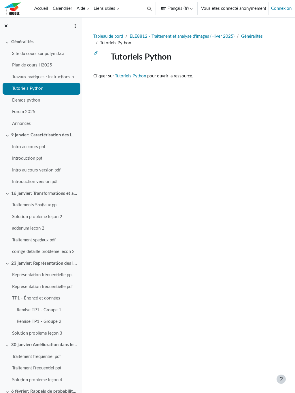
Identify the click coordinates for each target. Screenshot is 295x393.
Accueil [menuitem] (41, 8)
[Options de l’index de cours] (75, 25)
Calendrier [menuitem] (62, 8)
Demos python (26, 100)
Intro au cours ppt (28, 147)
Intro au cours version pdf (36, 170)
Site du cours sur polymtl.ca (38, 53)
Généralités (22, 42)
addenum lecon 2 (28, 228)
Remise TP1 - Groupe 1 (39, 310)
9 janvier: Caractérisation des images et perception (44, 135)
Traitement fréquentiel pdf (36, 356)
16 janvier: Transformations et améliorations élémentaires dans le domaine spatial (44, 193)
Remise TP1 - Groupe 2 (39, 321)
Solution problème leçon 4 (37, 380)
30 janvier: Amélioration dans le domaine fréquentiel (44, 345)
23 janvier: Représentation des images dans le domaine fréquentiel (44, 263)
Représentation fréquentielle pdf (42, 287)
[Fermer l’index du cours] (6, 25)
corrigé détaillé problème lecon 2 (43, 251)
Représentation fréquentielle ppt (42, 275)
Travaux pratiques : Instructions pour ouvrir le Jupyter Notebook (44, 77)
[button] (150, 8)
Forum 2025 (23, 112)
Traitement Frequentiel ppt (36, 368)
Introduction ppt (27, 158)
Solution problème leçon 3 (37, 333)
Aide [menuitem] (81, 8)
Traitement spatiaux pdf (34, 240)
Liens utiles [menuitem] (104, 8)
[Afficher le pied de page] (281, 379)
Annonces (21, 123)
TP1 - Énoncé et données (36, 298)
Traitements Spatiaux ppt (35, 205)
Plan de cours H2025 (32, 65)
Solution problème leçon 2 (37, 217)
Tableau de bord (108, 36)
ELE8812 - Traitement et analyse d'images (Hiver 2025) (182, 36)
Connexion (281, 8)
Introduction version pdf (35, 182)
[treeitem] (41, 82)
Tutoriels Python (27, 88)
